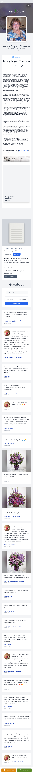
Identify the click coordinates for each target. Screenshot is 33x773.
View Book (8, 254)
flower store (22, 152)
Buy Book (16, 254)
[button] (16, 461)
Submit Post (16, 303)
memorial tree (23, 150)
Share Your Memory (10, 276)
